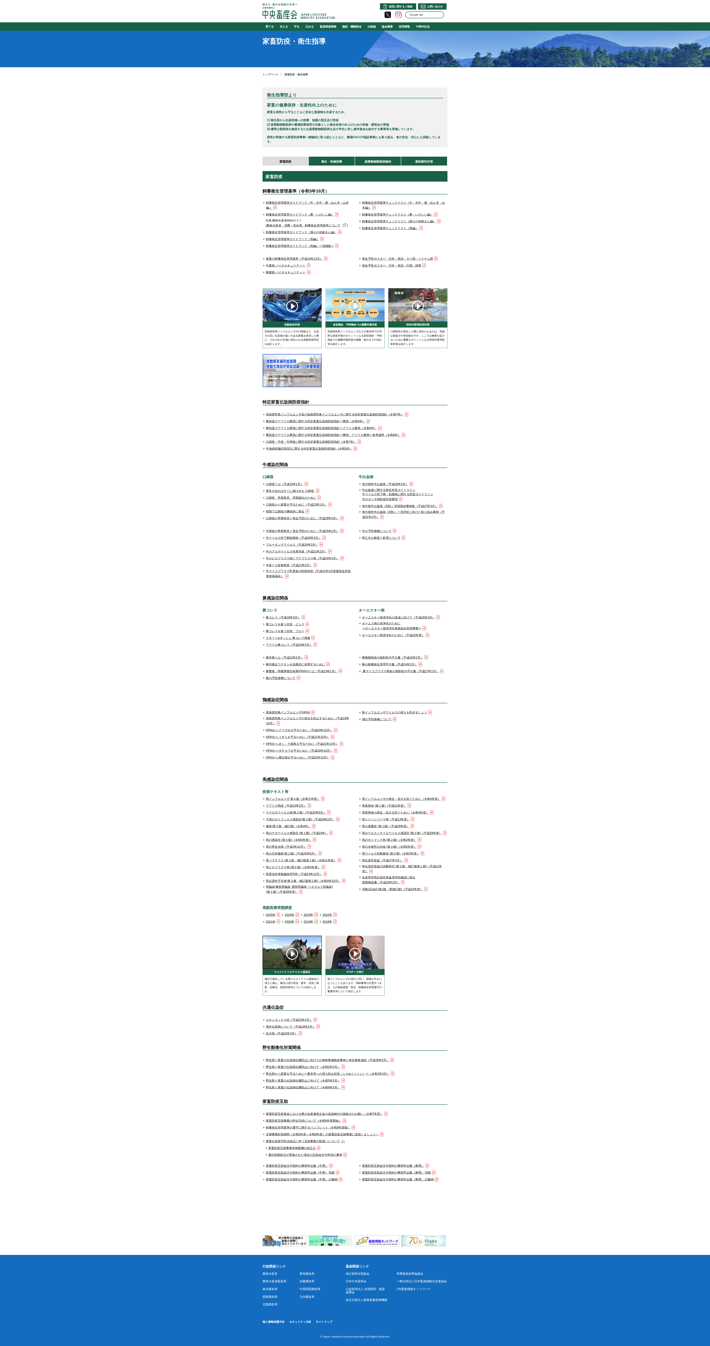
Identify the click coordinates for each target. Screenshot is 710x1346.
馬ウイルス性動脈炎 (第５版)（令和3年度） (391, 853)
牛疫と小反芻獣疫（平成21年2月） (289, 565)
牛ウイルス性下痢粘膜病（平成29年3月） (293, 537)
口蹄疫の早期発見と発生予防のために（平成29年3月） (302, 518)
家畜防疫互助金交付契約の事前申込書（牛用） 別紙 (300, 1172)
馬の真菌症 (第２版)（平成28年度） (385, 826)
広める (309, 26)
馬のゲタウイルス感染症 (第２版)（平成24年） (297, 833)
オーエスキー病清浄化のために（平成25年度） (393, 635)
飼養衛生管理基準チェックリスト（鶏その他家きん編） (399, 221)
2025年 (270, 914)
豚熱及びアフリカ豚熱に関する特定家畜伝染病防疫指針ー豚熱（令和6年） (315, 421)
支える (284, 26)
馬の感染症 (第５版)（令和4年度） (289, 839)
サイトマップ (324, 1321)
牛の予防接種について (377, 531)
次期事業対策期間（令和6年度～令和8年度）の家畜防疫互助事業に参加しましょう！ (322, 1134)
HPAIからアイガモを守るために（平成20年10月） (299, 730)
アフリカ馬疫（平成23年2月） (286, 805)
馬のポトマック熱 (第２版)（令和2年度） (389, 839)
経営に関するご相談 (401, 6)
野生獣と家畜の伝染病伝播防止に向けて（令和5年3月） (303, 1080)
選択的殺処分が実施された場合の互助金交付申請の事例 (305, 1154)
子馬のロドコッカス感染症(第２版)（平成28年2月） (300, 819)
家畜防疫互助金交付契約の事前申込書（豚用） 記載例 (398, 1179)
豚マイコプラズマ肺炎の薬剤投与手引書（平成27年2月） (400, 671)
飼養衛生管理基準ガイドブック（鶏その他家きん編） (301, 232)
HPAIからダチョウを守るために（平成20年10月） (299, 750)
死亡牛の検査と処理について (381, 537)
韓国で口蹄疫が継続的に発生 (285, 511)
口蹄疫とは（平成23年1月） (284, 484)
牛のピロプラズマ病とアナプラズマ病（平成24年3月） (302, 558)
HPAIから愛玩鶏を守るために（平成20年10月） (298, 757)
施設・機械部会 (352, 26)
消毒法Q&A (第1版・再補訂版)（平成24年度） (392, 889)
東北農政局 (270, 1289)
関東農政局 (270, 1296)
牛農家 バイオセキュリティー (286, 265)
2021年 (270, 921)
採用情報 (404, 26)
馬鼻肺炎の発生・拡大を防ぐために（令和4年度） (395, 812)
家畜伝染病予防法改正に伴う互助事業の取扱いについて (303, 1141)
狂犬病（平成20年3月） (281, 1033)
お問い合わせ (435, 6)
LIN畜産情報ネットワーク (414, 1289)
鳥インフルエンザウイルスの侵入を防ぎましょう (394, 712)
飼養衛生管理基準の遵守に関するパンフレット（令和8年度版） (308, 1127)
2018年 (327, 921)
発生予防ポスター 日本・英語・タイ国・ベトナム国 (397, 258)
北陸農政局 (270, 1304)
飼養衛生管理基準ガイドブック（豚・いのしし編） (300, 214)
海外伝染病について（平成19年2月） (290, 1026)
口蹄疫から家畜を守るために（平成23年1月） (296, 504)
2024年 (289, 914)
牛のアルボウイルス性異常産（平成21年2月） (296, 551)
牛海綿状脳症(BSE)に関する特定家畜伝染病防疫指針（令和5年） (309, 448)
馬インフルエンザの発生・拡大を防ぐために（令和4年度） (401, 798)
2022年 (327, 914)
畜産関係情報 (328, 26)
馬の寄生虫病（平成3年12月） (286, 846)
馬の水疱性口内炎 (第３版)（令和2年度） (389, 846)
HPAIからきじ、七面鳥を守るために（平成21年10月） (302, 743)
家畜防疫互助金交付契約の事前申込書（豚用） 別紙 (396, 1172)
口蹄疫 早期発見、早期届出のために (291, 497)
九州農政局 (307, 1296)
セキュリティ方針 (300, 1321)
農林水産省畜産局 (274, 1281)
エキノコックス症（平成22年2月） (289, 1019)
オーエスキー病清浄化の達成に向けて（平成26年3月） (398, 617)
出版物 (372, 26)
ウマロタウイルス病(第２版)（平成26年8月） (296, 812)
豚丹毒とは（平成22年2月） (284, 657)
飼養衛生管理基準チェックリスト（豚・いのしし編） (397, 214)
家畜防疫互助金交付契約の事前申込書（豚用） (393, 1165)
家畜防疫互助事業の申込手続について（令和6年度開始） (304, 1120)
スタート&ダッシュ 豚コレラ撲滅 (288, 638)
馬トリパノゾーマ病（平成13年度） (386, 819)
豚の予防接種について (280, 678)
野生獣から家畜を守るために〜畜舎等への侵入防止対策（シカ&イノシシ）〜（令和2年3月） (328, 1073)
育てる (270, 26)
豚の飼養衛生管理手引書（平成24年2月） (389, 664)
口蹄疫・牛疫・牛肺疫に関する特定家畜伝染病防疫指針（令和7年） (311, 441)
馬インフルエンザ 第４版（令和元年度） (293, 798)
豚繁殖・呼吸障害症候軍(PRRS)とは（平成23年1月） (301, 671)
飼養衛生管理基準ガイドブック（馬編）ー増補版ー (300, 246)
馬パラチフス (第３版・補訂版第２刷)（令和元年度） (301, 860)
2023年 (308, 914)
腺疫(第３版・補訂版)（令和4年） (288, 826)
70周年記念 (423, 26)
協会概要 (387, 26)
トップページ (270, 74)
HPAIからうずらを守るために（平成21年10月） (298, 737)
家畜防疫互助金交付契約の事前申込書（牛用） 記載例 (302, 1179)
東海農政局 (307, 1273)
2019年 (308, 921)
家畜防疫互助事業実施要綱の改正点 (292, 1148)
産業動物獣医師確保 (378, 161)
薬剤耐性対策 (424, 161)
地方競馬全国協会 (357, 1273)
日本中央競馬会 (356, 1281)
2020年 (289, 921)
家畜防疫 (285, 161)
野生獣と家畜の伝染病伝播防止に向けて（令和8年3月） (303, 1087)
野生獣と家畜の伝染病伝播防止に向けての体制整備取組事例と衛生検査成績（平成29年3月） (327, 1060)
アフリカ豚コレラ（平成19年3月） (289, 644)
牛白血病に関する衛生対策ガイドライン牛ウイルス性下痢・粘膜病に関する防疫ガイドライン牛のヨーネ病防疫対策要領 (397, 494)
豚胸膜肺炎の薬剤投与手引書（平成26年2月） (392, 657)
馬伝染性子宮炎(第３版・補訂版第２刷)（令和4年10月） (303, 880)
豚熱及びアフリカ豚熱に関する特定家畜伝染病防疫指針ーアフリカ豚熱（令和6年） (321, 428)
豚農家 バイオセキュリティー (286, 272)
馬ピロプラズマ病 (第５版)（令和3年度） (293, 867)
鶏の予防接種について (377, 719)
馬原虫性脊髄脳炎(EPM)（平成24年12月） (294, 874)
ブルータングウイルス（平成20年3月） (292, 544)
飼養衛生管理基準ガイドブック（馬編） (292, 239)
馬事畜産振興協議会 (410, 1273)
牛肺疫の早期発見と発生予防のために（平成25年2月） (302, 531)
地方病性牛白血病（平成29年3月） (385, 484)
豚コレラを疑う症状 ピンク (285, 624)
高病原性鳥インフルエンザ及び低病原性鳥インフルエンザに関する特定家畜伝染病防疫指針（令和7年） (335, 414)
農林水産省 (270, 1273)
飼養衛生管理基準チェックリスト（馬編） (390, 228)
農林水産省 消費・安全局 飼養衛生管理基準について (303, 225)
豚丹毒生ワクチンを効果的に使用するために (295, 664)
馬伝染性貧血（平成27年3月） (382, 860)
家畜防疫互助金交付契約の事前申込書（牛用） (297, 1165)
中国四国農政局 (310, 1289)
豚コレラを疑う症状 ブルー (285, 631)
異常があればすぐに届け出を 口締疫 (290, 491)
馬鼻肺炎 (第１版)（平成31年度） (384, 805)
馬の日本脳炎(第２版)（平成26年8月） (291, 853)
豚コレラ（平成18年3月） (283, 617)
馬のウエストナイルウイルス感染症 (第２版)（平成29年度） (402, 833)
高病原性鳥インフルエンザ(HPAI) (288, 712)
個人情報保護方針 (274, 1321)
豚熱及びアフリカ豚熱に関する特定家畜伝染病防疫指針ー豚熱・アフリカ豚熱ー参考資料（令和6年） (333, 435)
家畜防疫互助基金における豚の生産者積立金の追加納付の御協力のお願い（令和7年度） (324, 1113)
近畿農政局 (307, 1281)
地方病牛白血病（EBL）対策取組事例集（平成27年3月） (400, 506)
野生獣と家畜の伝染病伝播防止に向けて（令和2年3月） (303, 1067)
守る (297, 26)
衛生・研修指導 (331, 161)
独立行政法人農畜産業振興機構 (366, 1299)
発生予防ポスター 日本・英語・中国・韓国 (391, 265)
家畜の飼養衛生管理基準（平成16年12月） (294, 258)
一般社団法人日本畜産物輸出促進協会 (422, 1281)
